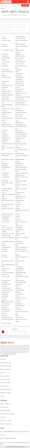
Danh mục (3, 372)
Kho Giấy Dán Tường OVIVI (8, 272)
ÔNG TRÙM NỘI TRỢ (20, 44)
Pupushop (17, 140)
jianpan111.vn (5, 274)
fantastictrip (4, 257)
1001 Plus (4, 44)
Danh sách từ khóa (5, 382)
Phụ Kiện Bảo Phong (20, 132)
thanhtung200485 (19, 268)
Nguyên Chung (18, 284)
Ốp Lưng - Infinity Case (7, 227)
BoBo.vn (17, 315)
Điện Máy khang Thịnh (20, 196)
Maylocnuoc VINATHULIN (7, 95)
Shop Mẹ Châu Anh (19, 280)
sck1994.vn (4, 286)
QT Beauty (4, 231)
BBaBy (3, 184)
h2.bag (3, 89)
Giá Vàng (23, 442)
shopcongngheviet (19, 229)
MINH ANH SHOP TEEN (20, 180)
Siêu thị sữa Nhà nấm (6, 91)
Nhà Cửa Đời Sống (5, 410)
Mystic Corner (18, 130)
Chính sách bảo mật (5, 362)
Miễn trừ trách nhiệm (5, 369)
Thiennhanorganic (19, 294)
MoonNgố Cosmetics (20, 102)
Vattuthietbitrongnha (6, 112)
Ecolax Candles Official (20, 282)
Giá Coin (2, 444)
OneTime (17, 307)
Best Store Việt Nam (6, 216)
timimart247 (4, 163)
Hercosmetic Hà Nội (6, 235)
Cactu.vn (4, 192)
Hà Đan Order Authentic (20, 136)
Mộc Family (18, 292)
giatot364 (17, 235)
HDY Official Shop (19, 110)
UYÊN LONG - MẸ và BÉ (20, 249)
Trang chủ (2, 8)
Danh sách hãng (4, 376)
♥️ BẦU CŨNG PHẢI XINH (7, 301)
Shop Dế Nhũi (5, 180)
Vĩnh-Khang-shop (19, 99)
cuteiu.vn (17, 206)
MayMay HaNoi (5, 99)
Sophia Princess (5, 97)
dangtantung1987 (19, 73)
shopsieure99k (5, 296)
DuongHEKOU (18, 91)
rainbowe (17, 231)
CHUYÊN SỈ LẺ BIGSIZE (20, 112)
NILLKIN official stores (20, 56)
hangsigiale (18, 54)
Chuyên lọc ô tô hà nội (20, 298)
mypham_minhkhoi (19, 290)
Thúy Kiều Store (5, 173)
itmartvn (17, 214)
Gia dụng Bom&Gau (6, 247)
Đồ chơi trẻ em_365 (19, 85)
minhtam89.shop (19, 227)
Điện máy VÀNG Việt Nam (7, 182)
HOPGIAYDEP (5, 165)
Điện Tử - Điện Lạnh (5, 404)
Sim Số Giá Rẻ (18, 220)
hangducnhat (5, 130)
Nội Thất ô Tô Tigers (6, 323)
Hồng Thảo (4, 307)
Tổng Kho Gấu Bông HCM (21, 167)
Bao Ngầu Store (19, 303)
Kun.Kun (17, 286)
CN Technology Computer (8, 50)
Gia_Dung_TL (5, 54)
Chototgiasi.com (5, 93)
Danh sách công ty (5, 379)
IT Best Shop (18, 95)
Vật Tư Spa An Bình (6, 77)
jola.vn (16, 262)
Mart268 (17, 255)
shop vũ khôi (5, 116)
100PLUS (4, 132)
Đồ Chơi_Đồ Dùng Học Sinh (21, 134)
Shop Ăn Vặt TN (19, 198)
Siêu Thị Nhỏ (21, 446)
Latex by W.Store (19, 63)
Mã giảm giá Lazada (5, 389)
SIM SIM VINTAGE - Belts (7, 214)
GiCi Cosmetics (5, 69)
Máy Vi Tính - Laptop (6, 420)
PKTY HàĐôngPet (6, 309)
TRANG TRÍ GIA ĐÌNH (20, 61)
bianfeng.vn (4, 315)
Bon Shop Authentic (19, 260)
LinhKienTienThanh (19, 192)
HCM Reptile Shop (6, 167)
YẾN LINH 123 (18, 288)
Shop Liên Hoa (18, 225)
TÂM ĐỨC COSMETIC (20, 233)
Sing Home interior (19, 89)
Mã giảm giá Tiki (4, 386)
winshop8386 (18, 69)
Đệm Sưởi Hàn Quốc (20, 58)
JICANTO (17, 202)
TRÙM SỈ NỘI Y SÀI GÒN (21, 93)
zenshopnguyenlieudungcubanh (22, 97)
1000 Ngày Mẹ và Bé (20, 38)
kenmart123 (18, 147)
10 (24, 331)
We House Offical (19, 165)
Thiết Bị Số (3, 417)
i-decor (17, 264)
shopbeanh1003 (5, 155)
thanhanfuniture (5, 81)
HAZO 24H (4, 298)
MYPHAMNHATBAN (19, 159)
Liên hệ (2, 396)
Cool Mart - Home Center (7, 290)
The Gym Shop (18, 309)
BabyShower (5, 282)
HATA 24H (4, 114)
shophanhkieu (18, 241)
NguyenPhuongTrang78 (7, 153)
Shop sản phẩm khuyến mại (8, 126)
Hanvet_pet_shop (19, 83)
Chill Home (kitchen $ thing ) (21, 311)
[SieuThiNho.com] (8, 1)
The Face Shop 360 (15, 442)
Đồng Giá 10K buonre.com (21, 100)
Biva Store (17, 141)
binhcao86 (17, 301)
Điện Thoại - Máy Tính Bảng (7, 414)
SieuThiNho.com (14, 446)
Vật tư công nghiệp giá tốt (21, 247)
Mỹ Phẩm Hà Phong (6, 124)
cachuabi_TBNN (5, 220)
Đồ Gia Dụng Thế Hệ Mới (7, 319)
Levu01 (17, 120)
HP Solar (17, 218)
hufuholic (17, 161)
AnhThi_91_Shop (5, 303)
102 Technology (5, 221)
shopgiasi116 (5, 65)
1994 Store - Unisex (6, 40)
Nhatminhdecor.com (20, 153)
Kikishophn (4, 198)
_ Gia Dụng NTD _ (6, 177)
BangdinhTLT (5, 294)
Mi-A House (4, 313)
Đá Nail (17, 245)
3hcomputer (4, 134)
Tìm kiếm (25, 5)
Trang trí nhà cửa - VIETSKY (8, 108)
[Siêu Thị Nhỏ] (7, 342)
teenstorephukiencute (20, 124)
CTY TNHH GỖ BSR (6, 288)
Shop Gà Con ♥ (5, 276)
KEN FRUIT (4, 141)
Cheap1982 (4, 249)
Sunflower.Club (5, 140)
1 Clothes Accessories (20, 36)
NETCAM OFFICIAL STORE (8, 233)
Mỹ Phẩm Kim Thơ (6, 138)
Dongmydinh (18, 75)
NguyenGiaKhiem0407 (20, 272)
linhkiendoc (4, 300)
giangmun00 (5, 46)
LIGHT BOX (18, 108)
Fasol (16, 313)
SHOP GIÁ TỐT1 (5, 136)
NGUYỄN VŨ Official (6, 284)
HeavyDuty (4, 110)
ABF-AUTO (17, 182)
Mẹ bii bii (4, 245)
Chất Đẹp (17, 208)
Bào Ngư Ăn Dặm (6, 292)
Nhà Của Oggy (18, 116)
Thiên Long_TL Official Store (21, 173)
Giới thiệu (2, 359)
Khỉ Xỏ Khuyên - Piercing (21, 118)
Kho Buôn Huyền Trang (7, 317)
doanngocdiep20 (19, 243)
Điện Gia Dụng (4, 407)
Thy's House (18, 300)
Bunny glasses (5, 251)
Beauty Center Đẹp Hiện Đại (8, 237)
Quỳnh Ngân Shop (6, 280)
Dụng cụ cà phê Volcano (7, 229)
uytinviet (4, 122)
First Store (17, 296)
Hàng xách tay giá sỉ (20, 175)
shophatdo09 (18, 59)
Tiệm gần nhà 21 (19, 274)
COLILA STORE (5, 311)
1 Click (3, 36)
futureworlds (18, 204)
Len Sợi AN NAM (5, 61)
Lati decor (17, 87)
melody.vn (4, 83)
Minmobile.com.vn (19, 163)
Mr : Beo (4, 169)
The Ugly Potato (19, 266)
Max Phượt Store (19, 114)
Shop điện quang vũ (20, 138)
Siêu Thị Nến (5, 175)
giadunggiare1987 (19, 200)
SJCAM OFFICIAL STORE (7, 204)
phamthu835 (5, 87)
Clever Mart (4, 206)
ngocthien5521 (18, 270)
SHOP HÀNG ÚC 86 (19, 305)
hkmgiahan (4, 225)
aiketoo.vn (4, 59)
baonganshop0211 (19, 81)
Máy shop (17, 216)
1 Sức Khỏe (4, 38)
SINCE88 (4, 75)
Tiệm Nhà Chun (5, 305)
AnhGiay (17, 71)
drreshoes (17, 194)
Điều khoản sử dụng (5, 366)
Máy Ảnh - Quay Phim (6, 424)
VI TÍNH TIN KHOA (19, 317)
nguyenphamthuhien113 (7, 85)
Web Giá (27, 442)
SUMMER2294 (5, 218)
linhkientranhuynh (19, 122)
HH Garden (4, 255)
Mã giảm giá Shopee (5, 392)
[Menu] (28, 2)
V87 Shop (4, 63)
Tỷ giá (9, 442)
